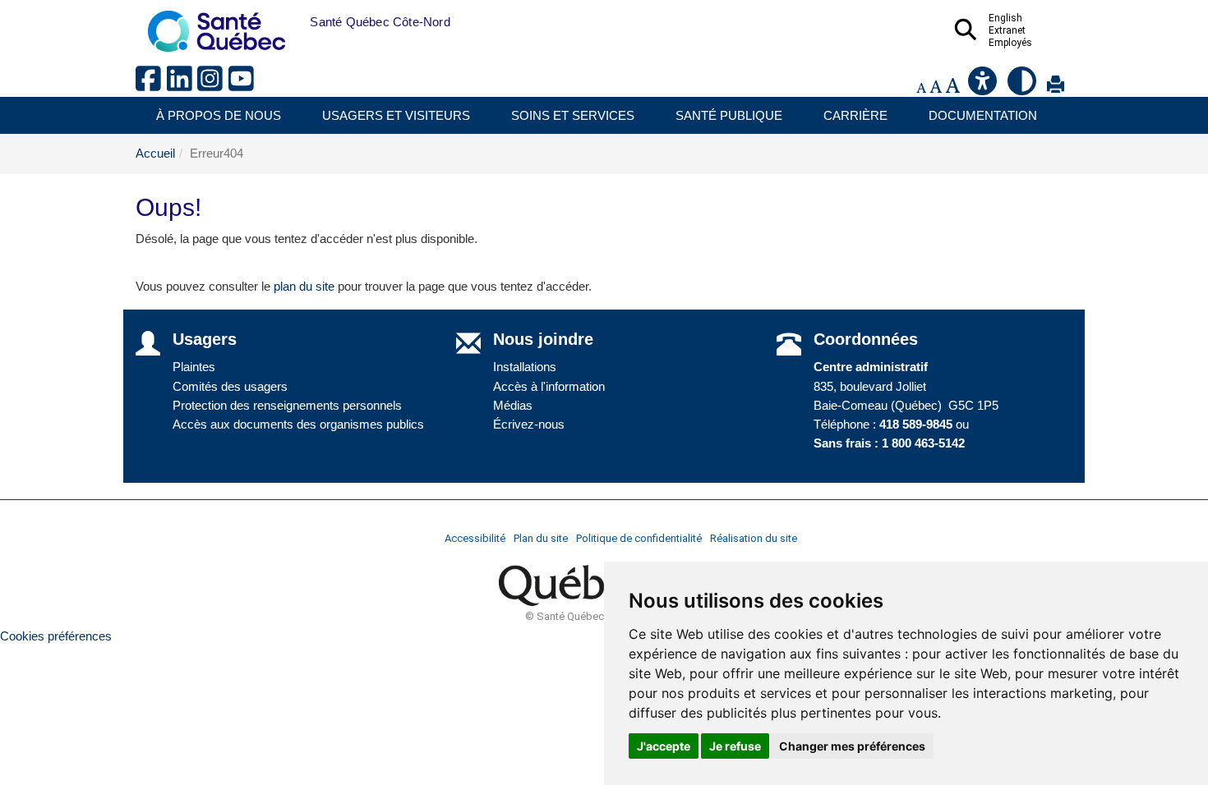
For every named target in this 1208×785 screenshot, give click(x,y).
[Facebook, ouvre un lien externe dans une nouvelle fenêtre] (151, 85)
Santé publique (728, 115)
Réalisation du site (753, 538)
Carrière (855, 115)
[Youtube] (242, 85)
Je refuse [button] (735, 746)
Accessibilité (475, 538)
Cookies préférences (56, 636)
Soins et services (572, 115)
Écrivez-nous (529, 424)
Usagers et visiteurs (396, 115)
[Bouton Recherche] (297, 22)
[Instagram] (212, 85)
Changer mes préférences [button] (852, 746)
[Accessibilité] (983, 87)
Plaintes (194, 367)
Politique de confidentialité (639, 538)
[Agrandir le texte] (952, 87)
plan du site (304, 286)
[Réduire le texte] (921, 87)
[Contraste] (1023, 87)
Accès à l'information (549, 386)
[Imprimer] (1055, 87)
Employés (1010, 42)
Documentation (983, 115)
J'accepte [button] (663, 746)
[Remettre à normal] (935, 87)
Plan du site (541, 538)
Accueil (155, 153)
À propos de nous (218, 115)
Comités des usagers (230, 386)
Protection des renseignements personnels (287, 405)
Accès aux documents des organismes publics (298, 424)
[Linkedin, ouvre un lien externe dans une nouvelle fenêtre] (182, 85)
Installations (524, 367)
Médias (513, 405)
